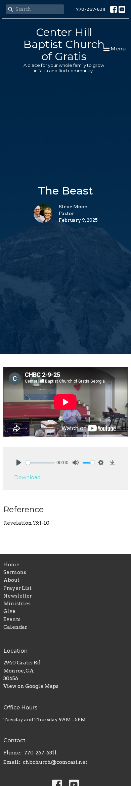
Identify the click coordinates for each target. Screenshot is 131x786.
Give (9, 611)
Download (27, 477)
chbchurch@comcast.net (55, 762)
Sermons (14, 572)
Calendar (15, 627)
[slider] (40, 463)
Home (11, 565)
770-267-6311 (90, 9)
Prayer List (17, 588)
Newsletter (17, 596)
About (11, 580)
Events (11, 619)
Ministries (17, 604)
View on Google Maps (30, 686)
